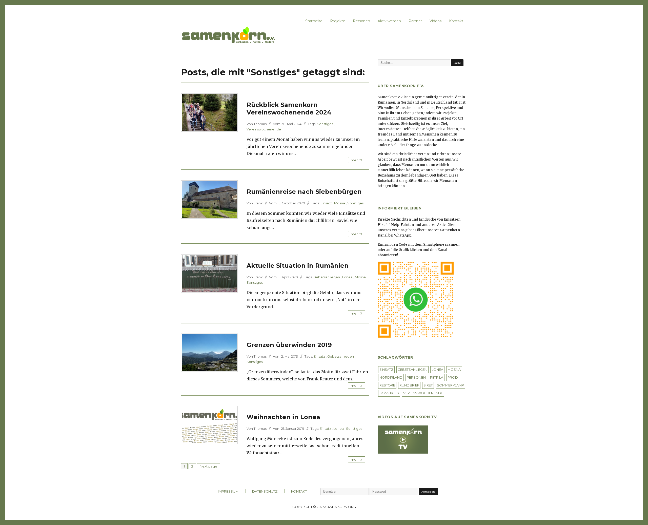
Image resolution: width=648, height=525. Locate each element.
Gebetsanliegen (326, 277)
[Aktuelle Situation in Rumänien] (209, 273)
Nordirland (390, 377)
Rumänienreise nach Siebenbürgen (304, 191)
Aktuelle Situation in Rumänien (298, 265)
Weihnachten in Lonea (283, 417)
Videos (435, 21)
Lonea (347, 277)
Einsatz (326, 203)
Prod (453, 377)
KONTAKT (299, 491)
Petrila (436, 377)
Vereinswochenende (264, 129)
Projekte (337, 21)
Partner (415, 21)
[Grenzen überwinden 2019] (209, 352)
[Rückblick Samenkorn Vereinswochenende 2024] (209, 112)
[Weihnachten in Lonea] (209, 424)
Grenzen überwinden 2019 (289, 344)
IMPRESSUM (228, 491)
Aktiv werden (389, 21)
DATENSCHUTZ (264, 491)
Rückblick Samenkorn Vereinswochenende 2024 (289, 108)
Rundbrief (409, 385)
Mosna (339, 203)
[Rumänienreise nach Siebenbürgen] (209, 199)
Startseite (313, 21)
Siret (428, 385)
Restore (387, 385)
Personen (361, 21)
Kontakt (456, 21)
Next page (208, 466)
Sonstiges (325, 124)
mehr (355, 160)
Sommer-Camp (450, 385)
